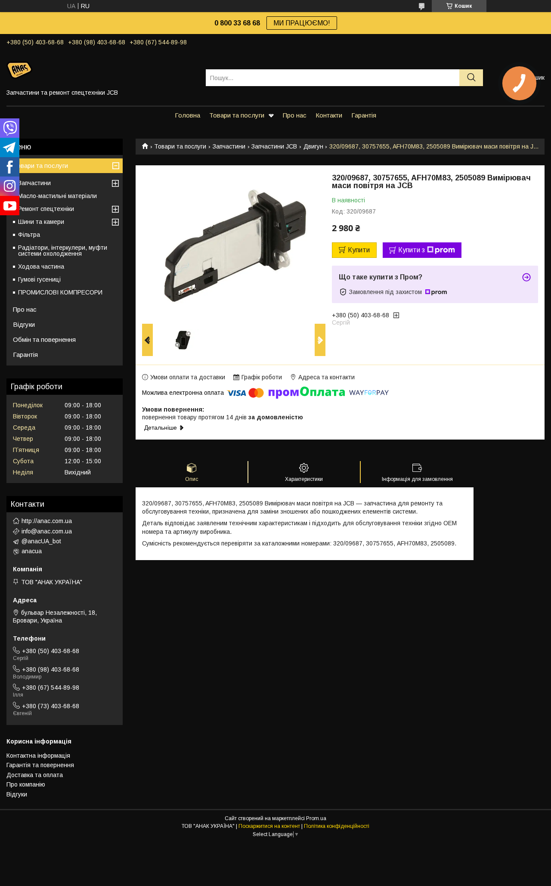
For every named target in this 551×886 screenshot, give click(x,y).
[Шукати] (471, 77)
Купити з (411, 250)
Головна (187, 115)
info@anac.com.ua (47, 531)
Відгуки (24, 324)
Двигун (313, 146)
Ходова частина (41, 266)
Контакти (329, 115)
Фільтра (29, 234)
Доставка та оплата (34, 774)
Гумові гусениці (39, 279)
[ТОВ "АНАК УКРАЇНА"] (100, 70)
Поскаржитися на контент (269, 826)
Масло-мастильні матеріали (57, 195)
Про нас (294, 115)
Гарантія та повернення (40, 765)
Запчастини (229, 146)
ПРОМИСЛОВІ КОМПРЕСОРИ (60, 292)
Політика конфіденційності (336, 826)
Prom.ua (316, 818)
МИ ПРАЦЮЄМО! (301, 23)
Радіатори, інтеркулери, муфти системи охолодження (62, 250)
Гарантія (363, 115)
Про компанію (25, 784)
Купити (359, 250)
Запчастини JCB (274, 146)
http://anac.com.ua (47, 520)
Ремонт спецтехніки (46, 208)
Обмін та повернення (44, 339)
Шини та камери (41, 221)
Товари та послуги (236, 115)
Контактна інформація (38, 755)
